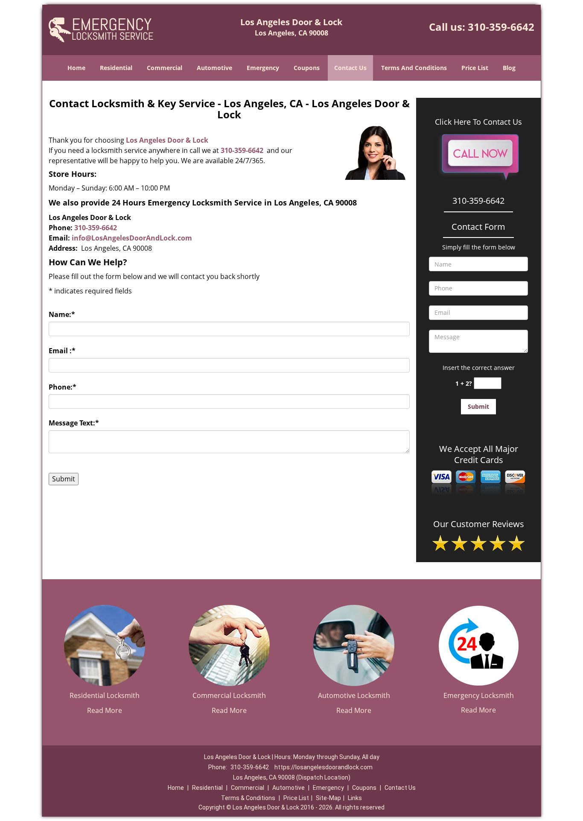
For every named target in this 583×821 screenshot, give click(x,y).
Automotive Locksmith (354, 695)
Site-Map (328, 798)
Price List (474, 68)
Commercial (164, 68)
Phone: (62, 387)
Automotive (214, 68)
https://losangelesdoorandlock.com (323, 767)
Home (76, 68)
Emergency (263, 68)
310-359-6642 (501, 27)
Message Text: (74, 423)
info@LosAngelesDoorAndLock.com (132, 238)
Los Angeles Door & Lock (167, 140)
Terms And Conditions (414, 68)
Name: (62, 314)
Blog (509, 68)
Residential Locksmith (105, 695)
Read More (104, 710)
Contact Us (350, 68)
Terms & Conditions (248, 798)
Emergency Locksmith (478, 695)
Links (355, 798)
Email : (62, 350)
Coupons (307, 68)
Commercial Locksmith (229, 695)
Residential (116, 68)
